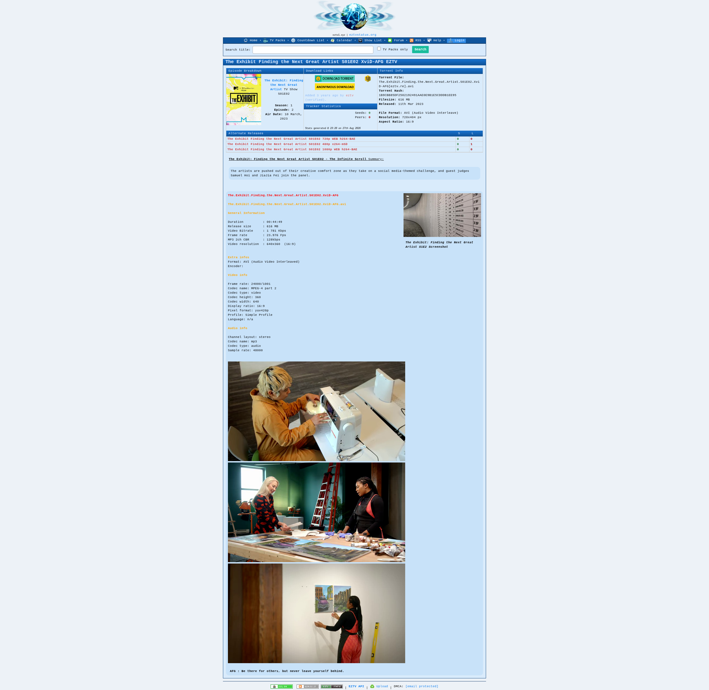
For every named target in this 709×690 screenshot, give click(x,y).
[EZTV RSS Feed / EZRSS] (308, 687)
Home (254, 40)
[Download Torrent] (335, 81)
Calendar (344, 40)
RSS (418, 40)
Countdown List (311, 40)
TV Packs (277, 40)
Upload (382, 686)
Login (459, 40)
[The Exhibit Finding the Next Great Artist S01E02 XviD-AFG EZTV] (442, 236)
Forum (399, 40)
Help (437, 40)
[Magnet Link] (367, 81)
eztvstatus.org (362, 35)
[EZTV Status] (332, 687)
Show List (373, 40)
